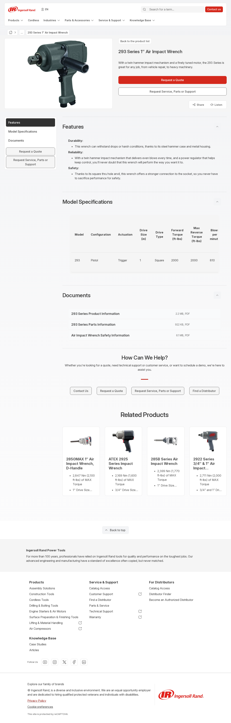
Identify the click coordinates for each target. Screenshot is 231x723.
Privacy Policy (36, 700)
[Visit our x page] (64, 662)
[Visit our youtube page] (45, 662)
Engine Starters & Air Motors (47, 611)
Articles (34, 650)
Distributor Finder (160, 594)
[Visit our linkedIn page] (83, 662)
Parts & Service (99, 605)
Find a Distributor (100, 600)
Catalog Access (99, 588)
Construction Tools (41, 594)
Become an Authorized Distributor (171, 600)
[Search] (144, 9)
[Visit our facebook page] (74, 662)
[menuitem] (16, 20)
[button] (144, 126)
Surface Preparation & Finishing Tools (53, 617)
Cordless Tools (39, 600)
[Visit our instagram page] (54, 662)
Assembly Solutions (42, 588)
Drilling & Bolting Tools (43, 605)
